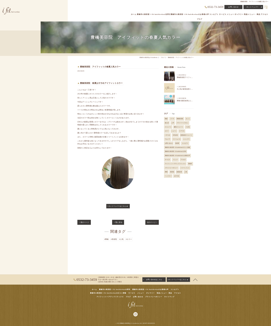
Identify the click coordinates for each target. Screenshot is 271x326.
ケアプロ (181, 131)
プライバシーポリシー (171, 168)
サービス (167, 159)
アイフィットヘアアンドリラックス (175, 163)
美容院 (172, 172)
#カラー (129, 239)
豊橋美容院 (180, 118)
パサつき (167, 135)
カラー (167, 131)
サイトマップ (169, 297)
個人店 (167, 123)
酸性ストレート (178, 127)
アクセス (183, 159)
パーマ (172, 118)
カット (188, 118)
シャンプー (186, 139)
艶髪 (166, 118)
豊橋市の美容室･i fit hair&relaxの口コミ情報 (177, 147)
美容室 (177, 143)
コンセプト (185, 143)
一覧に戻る (118, 222)
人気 (186, 172)
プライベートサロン (182, 123)
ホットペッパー (252, 7)
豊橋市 (190, 163)
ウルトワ (167, 139)
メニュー (175, 159)
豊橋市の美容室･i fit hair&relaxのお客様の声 (177, 155)
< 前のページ (84, 222)
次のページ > (152, 222)
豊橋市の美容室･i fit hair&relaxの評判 (175, 151)
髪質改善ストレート (186, 135)
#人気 (121, 239)
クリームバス (176, 139)
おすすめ (176, 176)
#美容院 (114, 239)
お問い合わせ (233, 7)
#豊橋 (106, 239)
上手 (172, 123)
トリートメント (184, 168)
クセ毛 (188, 127)
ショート (174, 131)
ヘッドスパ (168, 176)
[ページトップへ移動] (195, 280)
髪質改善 (179, 172)
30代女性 (175, 135)
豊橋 (166, 172)
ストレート (168, 127)
